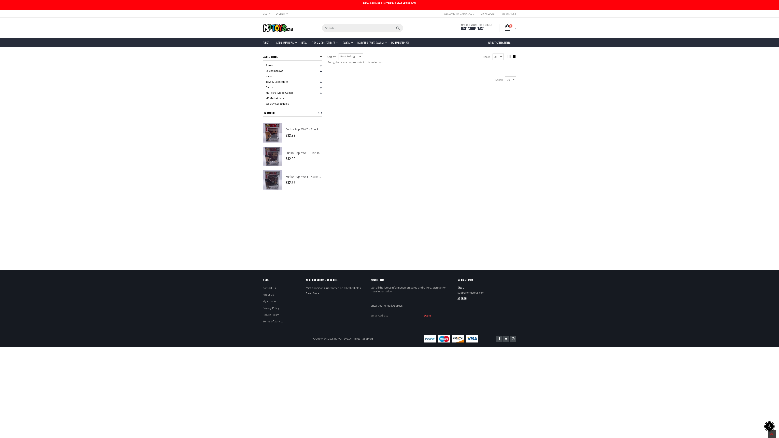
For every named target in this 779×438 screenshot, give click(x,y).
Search (397, 28)
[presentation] (321, 113)
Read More (313, 293)
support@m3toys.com (470, 292)
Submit (428, 315)
